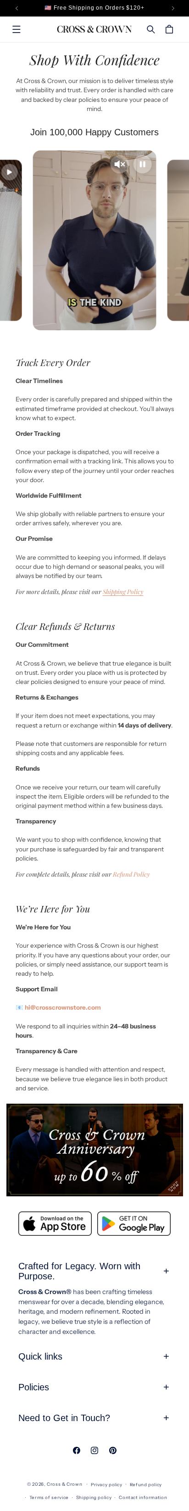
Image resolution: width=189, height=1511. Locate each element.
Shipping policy (93, 1497)
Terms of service (49, 1497)
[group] (94, 1150)
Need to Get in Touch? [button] (64, 1418)
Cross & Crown (64, 1484)
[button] (16, 29)
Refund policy (146, 1484)
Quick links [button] (40, 1356)
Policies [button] (33, 1387)
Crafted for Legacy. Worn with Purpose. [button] (79, 1271)
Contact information (143, 1497)
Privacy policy (106, 1484)
